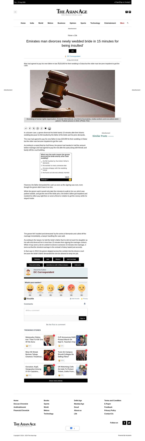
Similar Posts (99, 136)
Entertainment (110, 23)
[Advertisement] (56, 216)
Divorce (58, 259)
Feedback (108, 407)
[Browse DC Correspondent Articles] (28, 272)
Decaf (76, 407)
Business (61, 23)
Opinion (73, 23)
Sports (83, 23)
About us (78, 410)
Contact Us (108, 414)
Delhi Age (78, 400)
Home (23, 23)
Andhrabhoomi (20, 407)
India (32, 23)
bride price (78, 265)
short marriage (71, 259)
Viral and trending (34, 265)
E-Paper (107, 404)
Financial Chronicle (21, 410)
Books (46, 400)
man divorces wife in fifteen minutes (57, 265)
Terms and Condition (112, 400)
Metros (50, 23)
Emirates (37, 259)
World (40, 23)
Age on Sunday (125, 2)
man (47, 259)
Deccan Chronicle (21, 404)
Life (72, 51)
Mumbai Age (79, 404)
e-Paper (116, 2)
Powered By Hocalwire (124, 435)
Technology (95, 23)
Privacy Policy (110, 410)
